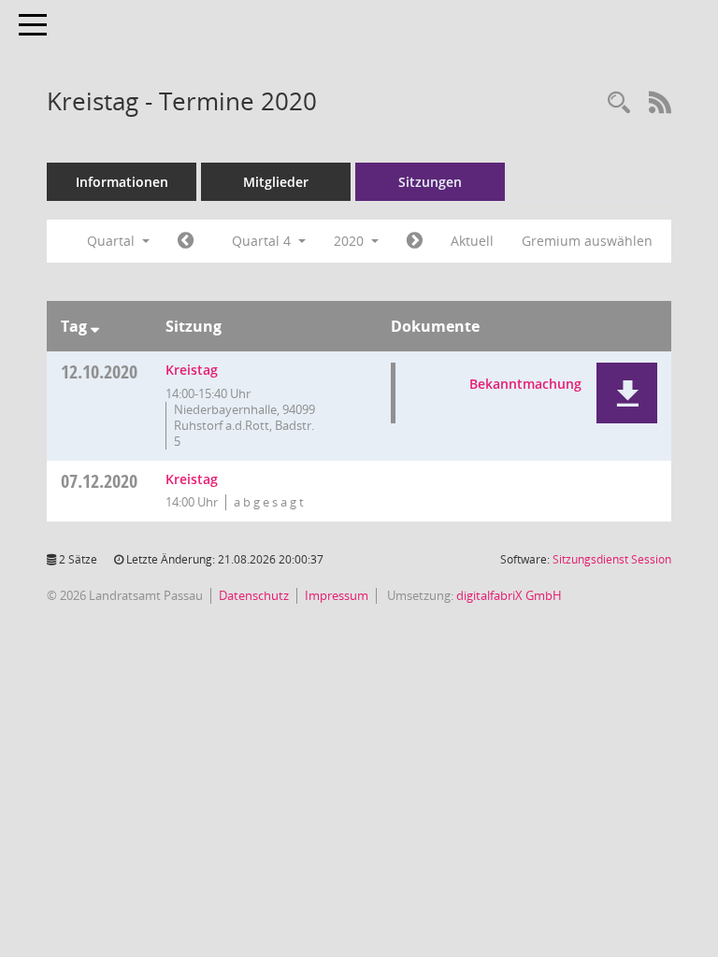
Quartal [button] (112, 241)
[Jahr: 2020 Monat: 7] (186, 241)
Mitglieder (276, 182)
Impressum (336, 595)
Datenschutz (254, 595)
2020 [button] (350, 241)
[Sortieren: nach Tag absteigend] (95, 326)
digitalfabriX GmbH (509, 595)
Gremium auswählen (587, 241)
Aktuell (472, 241)
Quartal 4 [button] (263, 241)
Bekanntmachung (525, 384)
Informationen (122, 182)
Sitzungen (430, 182)
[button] (626, 393)
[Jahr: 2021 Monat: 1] (415, 241)
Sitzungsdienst (612, 559)
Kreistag (191, 370)
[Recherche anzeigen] (618, 103)
